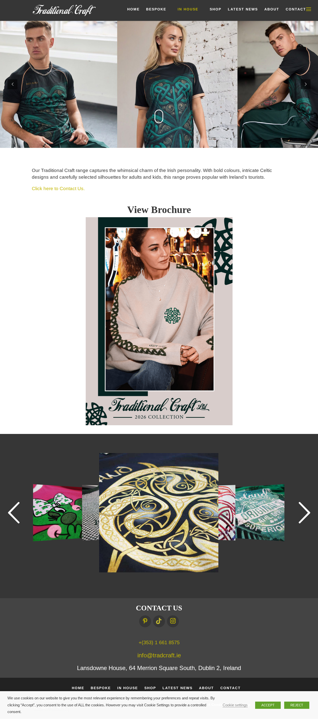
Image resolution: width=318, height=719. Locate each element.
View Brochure (159, 209)
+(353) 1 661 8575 (159, 642)
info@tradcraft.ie (159, 655)
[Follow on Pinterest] (145, 621)
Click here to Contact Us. (58, 188)
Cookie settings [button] (235, 705)
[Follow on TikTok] (159, 621)
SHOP (215, 9)
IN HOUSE (188, 9)
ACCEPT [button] (268, 705)
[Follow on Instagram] (173, 621)
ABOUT (271, 9)
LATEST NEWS (243, 9)
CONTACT (296, 9)
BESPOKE (156, 9)
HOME (133, 9)
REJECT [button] (296, 705)
